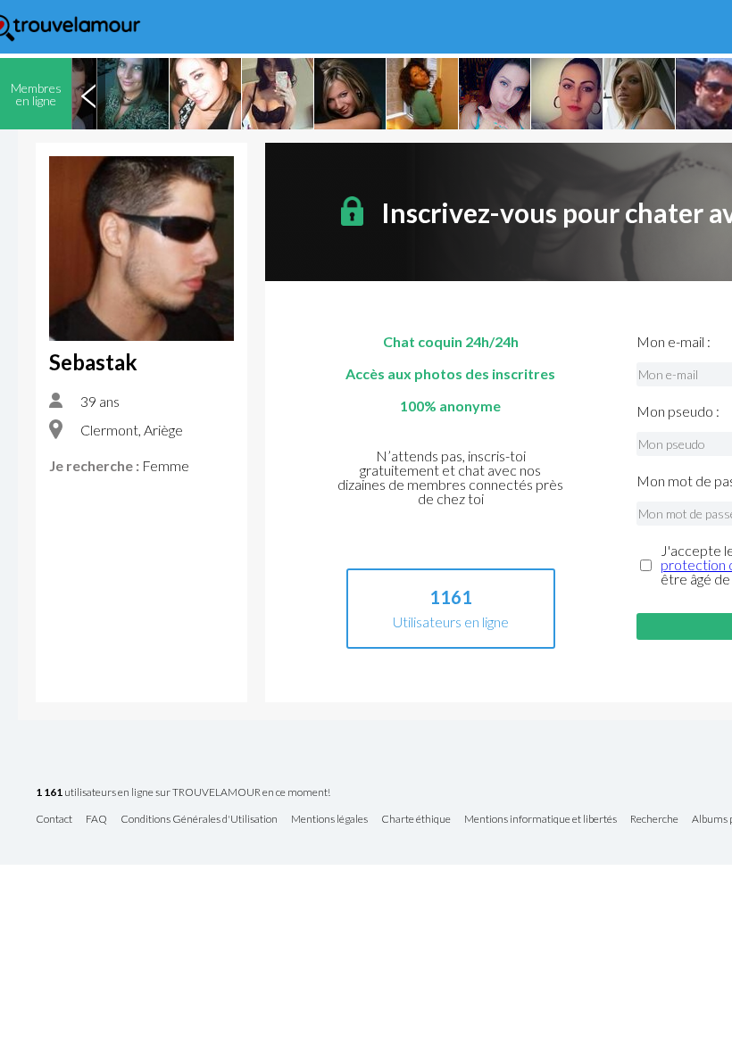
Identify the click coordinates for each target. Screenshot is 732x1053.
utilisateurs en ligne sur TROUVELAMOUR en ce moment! (183, 793)
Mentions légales (329, 819)
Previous (88, 93)
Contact (54, 819)
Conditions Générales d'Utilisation (199, 819)
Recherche (654, 819)
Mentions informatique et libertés (540, 819)
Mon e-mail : (673, 342)
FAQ (96, 819)
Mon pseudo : (678, 411)
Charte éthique (416, 819)
